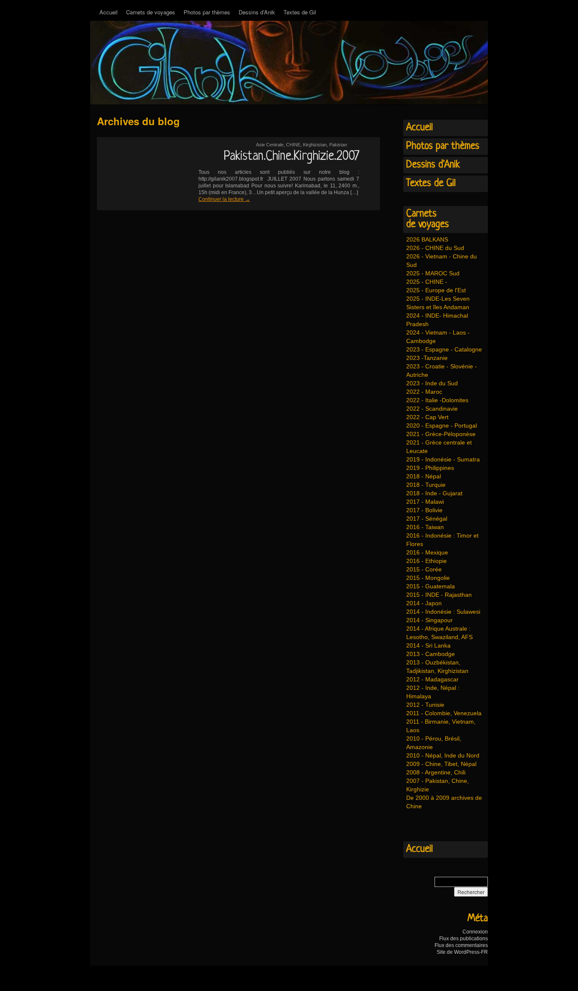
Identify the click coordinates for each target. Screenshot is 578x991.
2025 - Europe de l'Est (436, 290)
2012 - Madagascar (432, 679)
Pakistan (338, 144)
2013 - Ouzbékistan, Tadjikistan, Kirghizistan (437, 666)
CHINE (293, 144)
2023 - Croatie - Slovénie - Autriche (441, 370)
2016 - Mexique (427, 552)
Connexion (475, 932)
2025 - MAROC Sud (433, 273)
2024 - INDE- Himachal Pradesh (437, 319)
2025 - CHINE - (426, 281)
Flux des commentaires (461, 945)
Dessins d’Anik (257, 12)
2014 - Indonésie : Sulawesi (443, 611)
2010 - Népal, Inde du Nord (442, 755)
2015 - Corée (424, 569)
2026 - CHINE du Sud (435, 247)
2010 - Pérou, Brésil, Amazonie (433, 742)
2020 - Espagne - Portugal (441, 425)
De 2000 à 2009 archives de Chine (444, 802)
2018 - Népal (423, 476)
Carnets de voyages (150, 12)
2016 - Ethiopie (426, 560)
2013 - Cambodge (430, 654)
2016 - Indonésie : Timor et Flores (442, 539)
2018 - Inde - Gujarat (434, 493)
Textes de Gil (299, 12)
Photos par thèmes (207, 12)
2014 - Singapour (429, 620)
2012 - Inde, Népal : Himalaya (433, 692)
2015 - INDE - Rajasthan (439, 594)
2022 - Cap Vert (427, 417)
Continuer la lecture (224, 199)
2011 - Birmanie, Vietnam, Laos (441, 725)
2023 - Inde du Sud (432, 383)
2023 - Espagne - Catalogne (444, 349)
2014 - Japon (424, 603)
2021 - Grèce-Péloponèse (441, 434)
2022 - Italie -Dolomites (437, 400)
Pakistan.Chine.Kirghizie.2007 (291, 156)
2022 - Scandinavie (432, 408)
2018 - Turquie (426, 484)
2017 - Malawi (425, 501)
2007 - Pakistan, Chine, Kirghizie (437, 785)
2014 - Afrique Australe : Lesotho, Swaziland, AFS (439, 632)
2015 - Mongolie (428, 577)
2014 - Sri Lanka (428, 645)
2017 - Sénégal (426, 518)
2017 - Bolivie (424, 510)
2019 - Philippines (430, 467)
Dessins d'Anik (433, 164)
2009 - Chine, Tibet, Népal (441, 763)
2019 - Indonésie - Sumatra (443, 459)
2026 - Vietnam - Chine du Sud (441, 260)
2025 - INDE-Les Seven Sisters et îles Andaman (438, 302)
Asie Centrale (269, 144)
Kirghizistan (315, 144)
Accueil (108, 12)
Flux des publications (463, 939)
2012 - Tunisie (425, 704)
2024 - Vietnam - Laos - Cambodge (438, 336)
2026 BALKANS (427, 239)
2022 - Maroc (424, 391)
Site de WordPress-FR (462, 952)
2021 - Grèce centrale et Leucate (439, 446)
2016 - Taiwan (425, 527)
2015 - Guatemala (430, 586)
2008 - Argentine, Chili (435, 772)
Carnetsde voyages (427, 219)
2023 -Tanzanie (427, 357)
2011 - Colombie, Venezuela (444, 713)
